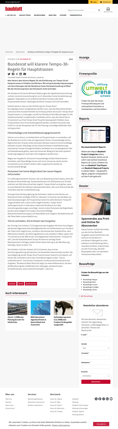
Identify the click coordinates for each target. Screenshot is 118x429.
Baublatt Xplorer (78, 411)
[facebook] (99, 398)
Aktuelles (11, 15)
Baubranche (20, 52)
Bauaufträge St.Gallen (91, 287)
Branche (84, 372)
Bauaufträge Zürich (90, 290)
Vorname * (85, 353)
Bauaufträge (25, 15)
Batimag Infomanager (80, 408)
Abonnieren (107, 2)
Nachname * (85, 362)
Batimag (75, 402)
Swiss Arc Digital (56, 399)
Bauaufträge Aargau (90, 279)
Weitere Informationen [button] (61, 425)
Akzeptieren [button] (101, 424)
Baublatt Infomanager (80, 405)
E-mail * (84, 335)
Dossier (63, 15)
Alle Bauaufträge (87, 296)
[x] (96, 398)
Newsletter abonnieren (36, 402)
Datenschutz (10, 408)
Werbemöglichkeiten (12, 2)
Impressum (9, 405)
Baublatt (75, 399)
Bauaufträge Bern (89, 282)
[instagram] (103, 398)
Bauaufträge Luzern (90, 284)
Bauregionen (39, 15)
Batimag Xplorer (78, 414)
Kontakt (8, 402)
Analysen (52, 15)
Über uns (8, 399)
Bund (20, 283)
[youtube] (111, 398)
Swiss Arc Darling (56, 411)
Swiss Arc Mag (55, 402)
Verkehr (12, 283)
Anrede (84, 344)
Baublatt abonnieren (35, 405)
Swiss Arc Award (56, 405)
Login (95, 2)
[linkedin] (107, 398)
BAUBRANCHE (25, 59)
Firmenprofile (76, 15)
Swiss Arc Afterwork (57, 408)
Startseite (9, 52)
